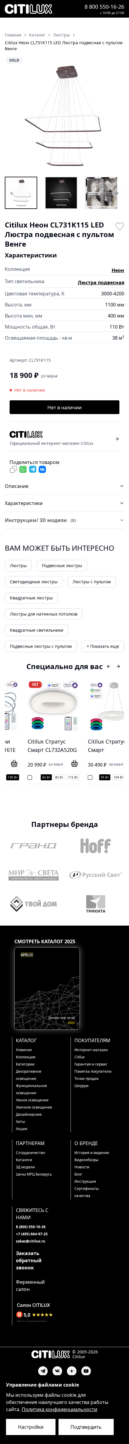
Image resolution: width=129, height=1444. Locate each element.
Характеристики (24, 503)
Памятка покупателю (93, 1071)
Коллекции (25, 1057)
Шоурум (81, 1085)
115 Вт (57, 777)
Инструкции (85, 1181)
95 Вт (89, 777)
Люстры (18, 565)
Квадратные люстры (31, 598)
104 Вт (103, 777)
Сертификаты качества (86, 1192)
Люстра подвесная (101, 282)
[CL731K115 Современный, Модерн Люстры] (101, 193)
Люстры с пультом (92, 581)
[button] (64, 116)
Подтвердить (86, 1427)
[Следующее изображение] (116, 116)
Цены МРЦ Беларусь (34, 1174)
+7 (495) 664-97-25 (32, 1234)
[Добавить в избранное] (119, 226)
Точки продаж (86, 1078)
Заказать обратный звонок (29, 1260)
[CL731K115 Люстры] (21, 193)
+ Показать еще (103, 646)
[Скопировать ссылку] (13, 469)
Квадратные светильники (36, 630)
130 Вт (118, 777)
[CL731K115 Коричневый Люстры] (61, 193)
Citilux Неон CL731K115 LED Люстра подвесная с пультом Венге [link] (63, 45)
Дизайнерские (29, 1114)
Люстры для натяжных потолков (43, 614)
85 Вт (44, 777)
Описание (16, 486)
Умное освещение (32, 1100)
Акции (21, 1128)
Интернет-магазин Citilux (91, 1053)
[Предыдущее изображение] (13, 116)
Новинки (24, 1049)
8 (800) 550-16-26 (31, 1226)
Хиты (20, 1121)
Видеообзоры (86, 1159)
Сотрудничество (30, 1152)
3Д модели (25, 1167)
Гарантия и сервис (90, 1064)
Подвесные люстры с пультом (41, 646)
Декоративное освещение (28, 1075)
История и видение (91, 1152)
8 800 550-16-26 (104, 6)
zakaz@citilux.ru (30, 1241)
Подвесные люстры (62, 565)
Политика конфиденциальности (59, 1409)
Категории (25, 1064)
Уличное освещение (34, 1107)
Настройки (31, 1427)
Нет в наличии (64, 407)
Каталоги (24, 1159)
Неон (118, 270)
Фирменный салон (30, 1285)
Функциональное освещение (31, 1089)
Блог (78, 1174)
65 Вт (31, 777)
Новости (81, 1167)
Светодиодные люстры (34, 581)
